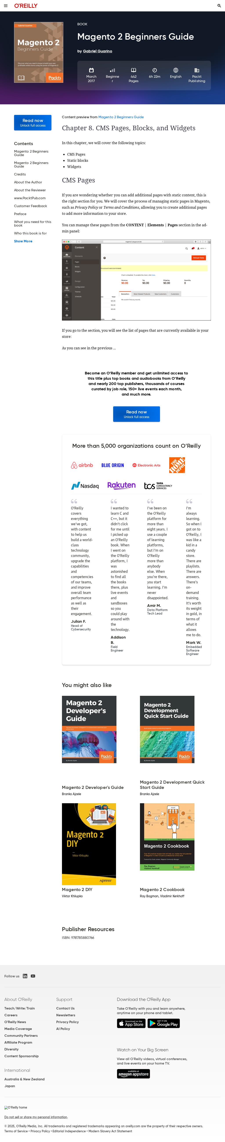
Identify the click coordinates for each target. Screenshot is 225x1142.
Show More (23, 241)
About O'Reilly (18, 999)
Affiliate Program (18, 1042)
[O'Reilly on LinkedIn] (25, 976)
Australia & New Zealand (24, 1079)
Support (64, 999)
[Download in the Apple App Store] (131, 1027)
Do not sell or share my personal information (35, 1117)
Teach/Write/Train (19, 1008)
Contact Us (65, 1008)
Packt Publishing (197, 78)
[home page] (26, 5)
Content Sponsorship (21, 1056)
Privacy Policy (67, 1022)
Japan (9, 1086)
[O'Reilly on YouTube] (33, 976)
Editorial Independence (69, 1131)
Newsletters (65, 1015)
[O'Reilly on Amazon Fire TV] (133, 1077)
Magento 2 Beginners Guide (121, 117)
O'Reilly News (15, 1022)
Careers (10, 1015)
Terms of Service (16, 1131)
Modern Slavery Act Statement (110, 1131)
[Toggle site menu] (5, 5)
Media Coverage (18, 1028)
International (17, 1070)
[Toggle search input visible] (219, 5)
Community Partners (21, 1035)
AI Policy (63, 1028)
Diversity (11, 1049)
